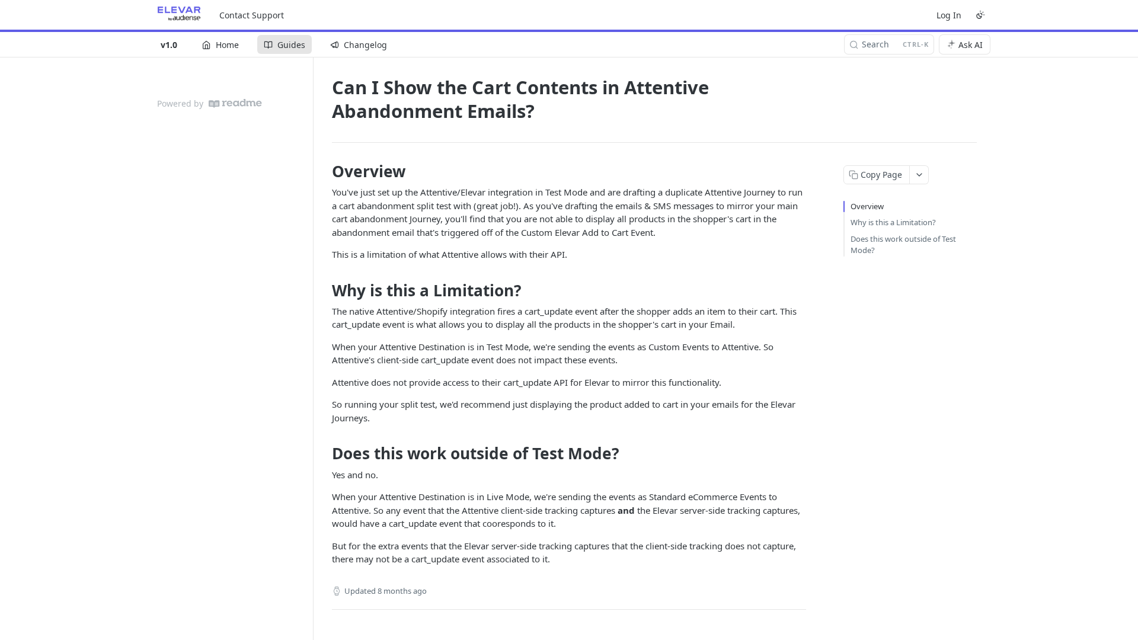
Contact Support (251, 15)
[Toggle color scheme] (980, 14)
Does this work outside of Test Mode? (903, 244)
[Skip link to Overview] (324, 171)
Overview (867, 206)
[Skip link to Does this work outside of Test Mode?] (324, 454)
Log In (948, 15)
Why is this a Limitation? (893, 222)
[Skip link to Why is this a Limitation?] (324, 290)
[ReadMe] (235, 103)
